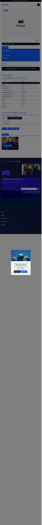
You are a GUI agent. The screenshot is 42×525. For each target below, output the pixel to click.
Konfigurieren (17, 271)
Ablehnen (23, 268)
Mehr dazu (19, 268)
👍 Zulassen (24, 271)
